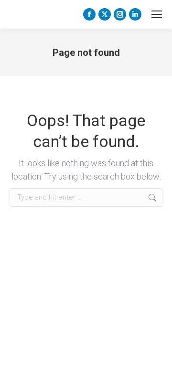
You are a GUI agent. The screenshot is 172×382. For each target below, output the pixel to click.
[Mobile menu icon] (156, 14)
